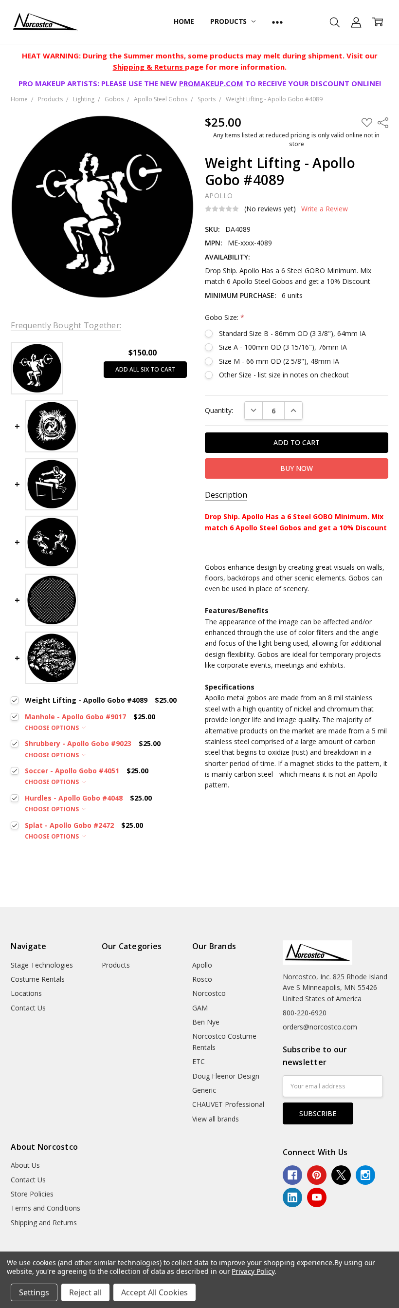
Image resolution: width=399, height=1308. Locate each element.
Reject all (85, 1292)
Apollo (202, 965)
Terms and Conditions (45, 1208)
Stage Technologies (42, 965)
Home (184, 21)
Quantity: (219, 410)
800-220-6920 (304, 1012)
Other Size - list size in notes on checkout (284, 374)
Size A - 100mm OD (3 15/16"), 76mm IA (283, 347)
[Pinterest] (316, 1175)
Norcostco (209, 993)
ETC (198, 1061)
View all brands (215, 1118)
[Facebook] (292, 1175)
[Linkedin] (292, 1197)
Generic (204, 1090)
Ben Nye (205, 1022)
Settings (34, 1292)
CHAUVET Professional (228, 1104)
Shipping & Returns (149, 67)
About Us (25, 1165)
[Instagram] (365, 1175)
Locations (26, 993)
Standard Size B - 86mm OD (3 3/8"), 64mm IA (292, 333)
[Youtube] (316, 1197)
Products (229, 21)
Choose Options (52, 728)
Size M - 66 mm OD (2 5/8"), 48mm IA (279, 361)
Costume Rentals (38, 979)
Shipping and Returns (44, 1222)
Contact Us (28, 1007)
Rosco (202, 979)
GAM (200, 1007)
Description (226, 495)
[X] (341, 1175)
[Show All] (277, 22)
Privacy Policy (253, 1271)
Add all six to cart (145, 369)
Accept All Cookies (154, 1292)
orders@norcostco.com (320, 1026)
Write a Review (324, 209)
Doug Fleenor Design (225, 1076)
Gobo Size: (224, 317)
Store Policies (32, 1193)
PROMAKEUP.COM (211, 83)
